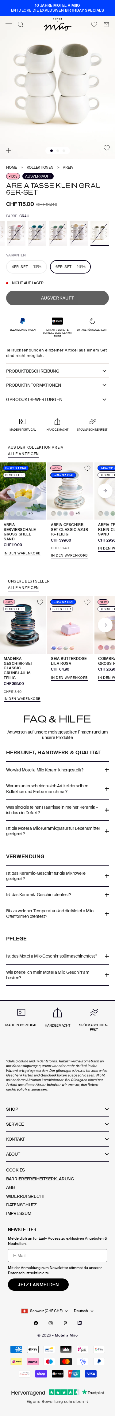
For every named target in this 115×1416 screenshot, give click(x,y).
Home (11, 167)
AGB (10, 1187)
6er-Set (71, 266)
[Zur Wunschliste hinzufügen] (107, 148)
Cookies (15, 1170)
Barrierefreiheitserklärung (40, 1179)
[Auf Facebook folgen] (35, 1323)
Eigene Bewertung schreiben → (57, 1401)
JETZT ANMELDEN (38, 1284)
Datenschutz (21, 1205)
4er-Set (26, 266)
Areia (68, 167)
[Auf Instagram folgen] (50, 1323)
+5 (30, 513)
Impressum (18, 1213)
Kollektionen (40, 167)
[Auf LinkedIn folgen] (80, 1323)
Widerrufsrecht (25, 1196)
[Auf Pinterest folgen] (65, 1323)
